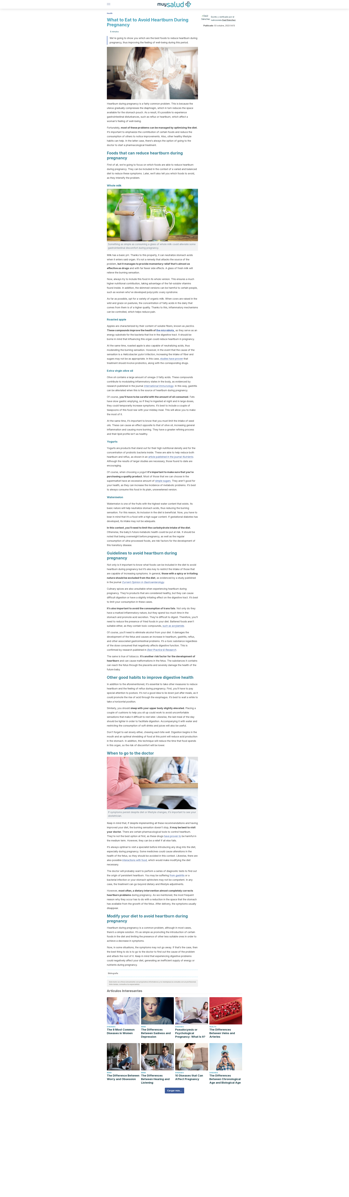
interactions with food (134, 860)
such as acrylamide (173, 625)
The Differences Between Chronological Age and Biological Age (225, 1079)
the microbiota (165, 330)
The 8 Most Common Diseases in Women (121, 1031)
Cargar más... (174, 1090)
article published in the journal (170, 456)
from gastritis (177, 875)
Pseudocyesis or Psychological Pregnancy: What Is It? (190, 1033)
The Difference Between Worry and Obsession (123, 1077)
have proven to (172, 836)
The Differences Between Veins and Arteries (222, 1033)
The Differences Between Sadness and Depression (156, 1033)
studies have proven (171, 358)
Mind (143, 1027)
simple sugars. (163, 480)
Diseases (111, 1027)
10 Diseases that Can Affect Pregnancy (189, 1077)
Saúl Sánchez (229, 20)
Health (109, 13)
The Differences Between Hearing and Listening (155, 1079)
